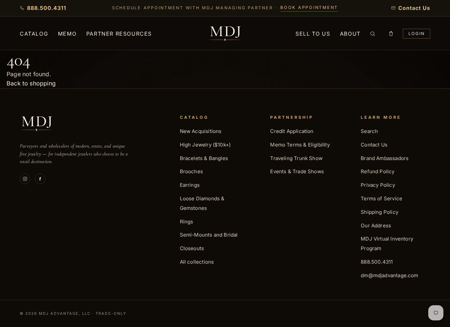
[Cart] (391, 33)
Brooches (191, 171)
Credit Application (291, 131)
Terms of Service (381, 198)
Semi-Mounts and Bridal (209, 235)
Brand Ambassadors (384, 158)
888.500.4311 (377, 262)
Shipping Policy (379, 212)
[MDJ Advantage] (224, 34)
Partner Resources (119, 33)
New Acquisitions (201, 131)
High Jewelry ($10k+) (205, 145)
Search (369, 131)
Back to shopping (31, 83)
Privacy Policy (378, 185)
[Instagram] (25, 179)
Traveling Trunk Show (296, 158)
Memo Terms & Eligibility (299, 145)
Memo (67, 33)
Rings (186, 221)
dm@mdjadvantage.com (389, 275)
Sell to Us (312, 33)
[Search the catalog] (372, 33)
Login (416, 33)
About (350, 33)
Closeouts (192, 248)
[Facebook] (40, 179)
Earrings (190, 185)
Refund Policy (377, 171)
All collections (197, 262)
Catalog (34, 33)
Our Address (376, 225)
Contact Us (374, 145)
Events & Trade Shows (297, 171)
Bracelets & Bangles (204, 158)
